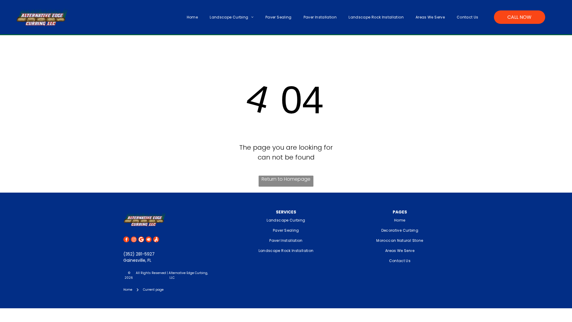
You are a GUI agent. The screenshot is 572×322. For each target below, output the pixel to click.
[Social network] (149, 240)
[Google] (141, 240)
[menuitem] (192, 17)
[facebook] (126, 240)
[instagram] (134, 240)
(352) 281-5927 (139, 254)
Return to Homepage (286, 179)
